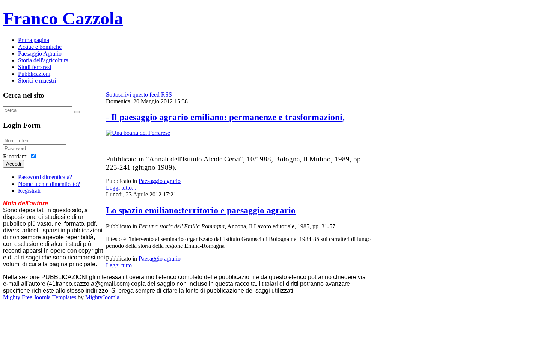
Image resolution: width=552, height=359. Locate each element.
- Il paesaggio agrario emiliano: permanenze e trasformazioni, (225, 117)
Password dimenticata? (45, 177)
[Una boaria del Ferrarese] (138, 133)
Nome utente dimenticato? (49, 184)
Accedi (13, 164)
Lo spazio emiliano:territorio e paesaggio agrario (201, 210)
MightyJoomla (102, 297)
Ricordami (15, 156)
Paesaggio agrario (160, 181)
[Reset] (77, 112)
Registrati (29, 190)
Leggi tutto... (121, 187)
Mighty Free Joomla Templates (39, 297)
